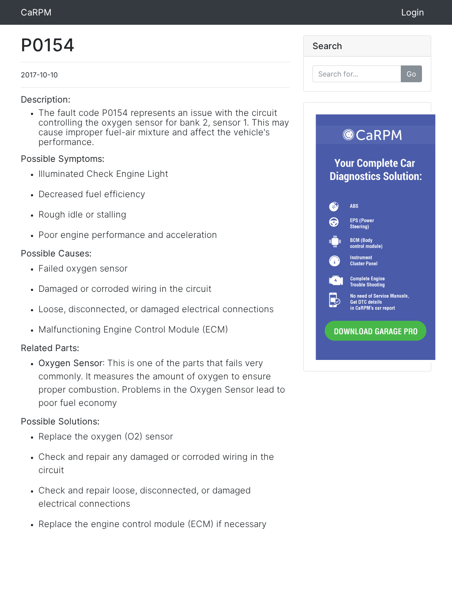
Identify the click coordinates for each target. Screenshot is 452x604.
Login (412, 12)
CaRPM (36, 12)
